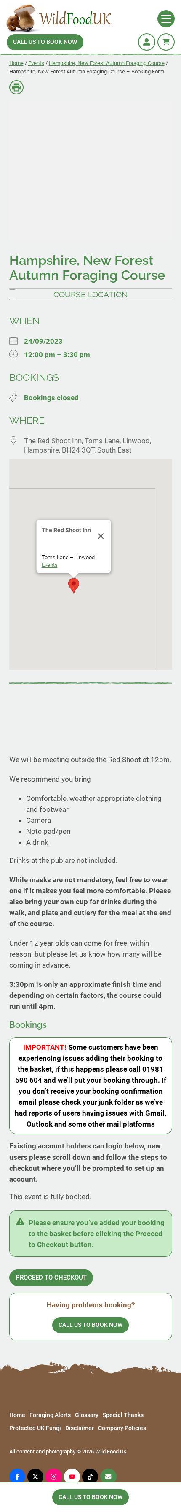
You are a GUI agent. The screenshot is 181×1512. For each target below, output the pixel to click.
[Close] (101, 536)
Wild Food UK (111, 1451)
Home (16, 63)
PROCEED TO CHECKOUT (51, 1277)
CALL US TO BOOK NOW (45, 42)
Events (36, 63)
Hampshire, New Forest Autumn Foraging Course (107, 63)
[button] (73, 586)
